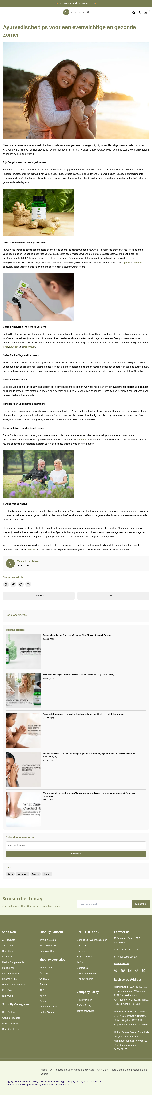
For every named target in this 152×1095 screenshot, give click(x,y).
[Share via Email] (28, 584)
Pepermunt (29, 346)
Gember (138, 262)
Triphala (125, 262)
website (31, 549)
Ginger (10, 874)
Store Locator (132, 1070)
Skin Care (102, 1070)
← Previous (39, 596)
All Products (56, 1070)
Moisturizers (22, 874)
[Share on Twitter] (13, 584)
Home (44, 1070)
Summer (35, 874)
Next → (113, 596)
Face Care (116, 1070)
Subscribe (76, 854)
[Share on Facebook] (6, 584)
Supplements (73, 1070)
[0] (145, 12)
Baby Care (88, 1070)
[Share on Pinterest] (21, 584)
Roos (5, 346)
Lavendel (14, 346)
